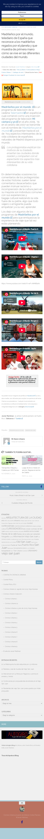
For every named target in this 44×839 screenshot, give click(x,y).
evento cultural (9, 531)
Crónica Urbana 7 (11, 637)
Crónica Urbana (6, 72)
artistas (22, 520)
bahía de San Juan (29, 520)
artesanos (17, 520)
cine (14, 523)
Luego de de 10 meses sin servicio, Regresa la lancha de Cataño (31, 470)
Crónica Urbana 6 (11, 632)
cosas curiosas (37, 526)
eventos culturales (18, 531)
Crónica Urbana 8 (11, 642)
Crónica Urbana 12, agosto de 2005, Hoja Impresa (20, 589)
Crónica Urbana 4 (11, 623)
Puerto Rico (28, 544)
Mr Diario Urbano (11, 27)
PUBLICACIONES (6, 545)
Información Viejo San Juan (25, 536)
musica (36, 539)
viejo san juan (11, 553)
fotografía (5, 537)
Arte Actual (34, 67)
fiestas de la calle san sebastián (28, 534)
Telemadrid (16, 112)
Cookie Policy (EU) (9, 584)
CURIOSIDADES (14, 528)
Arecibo (4, 518)
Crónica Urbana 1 (11, 599)
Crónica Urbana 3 (11, 618)
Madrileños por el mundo (16, 430)
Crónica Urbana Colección (12, 594)
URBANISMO (32, 551)
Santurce (10, 548)
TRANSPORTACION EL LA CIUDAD (23, 548)
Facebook (30, 396)
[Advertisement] (22, 776)
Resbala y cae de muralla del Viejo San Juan (18, 669)
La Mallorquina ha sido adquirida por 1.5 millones (20, 664)
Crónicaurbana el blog (33, 69)
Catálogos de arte (18, 72)
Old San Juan (23, 541)
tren (12, 551)
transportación (6, 551)
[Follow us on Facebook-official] (41, 486)
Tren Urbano (17, 551)
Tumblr (18, 419)
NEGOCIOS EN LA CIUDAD (9, 542)
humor (11, 536)
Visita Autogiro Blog (8, 745)
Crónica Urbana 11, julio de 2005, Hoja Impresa (21, 608)
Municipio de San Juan (28, 539)
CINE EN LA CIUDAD (21, 523)
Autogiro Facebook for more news (13, 75)
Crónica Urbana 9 (11, 646)
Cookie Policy (8, 580)
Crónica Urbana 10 (11, 603)
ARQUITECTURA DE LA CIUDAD (24, 517)
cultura (4, 529)
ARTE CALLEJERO (9, 520)
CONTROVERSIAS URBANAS (23, 526)
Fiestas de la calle (9, 534)
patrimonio (34, 542)
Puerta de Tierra (16, 545)
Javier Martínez (20, 67)
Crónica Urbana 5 (11, 627)
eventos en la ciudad (31, 531)
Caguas (10, 523)
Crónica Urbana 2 (11, 613)
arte (3, 520)
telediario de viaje (30, 430)
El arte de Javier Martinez (12, 651)
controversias (8, 526)
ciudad (30, 523)
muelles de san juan (16, 539)
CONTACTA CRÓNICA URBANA (14, 575)
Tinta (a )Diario (21, 69)
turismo (25, 551)
